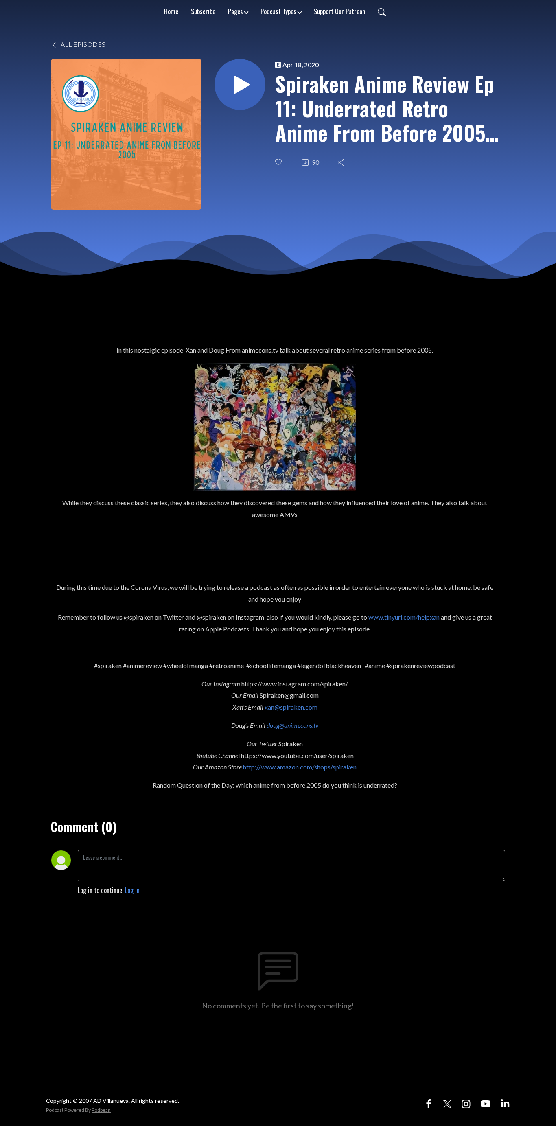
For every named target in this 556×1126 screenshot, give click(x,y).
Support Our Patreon (339, 11)
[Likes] (279, 162)
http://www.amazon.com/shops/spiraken (300, 767)
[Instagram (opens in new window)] (466, 1103)
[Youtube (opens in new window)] (485, 1103)
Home (171, 11)
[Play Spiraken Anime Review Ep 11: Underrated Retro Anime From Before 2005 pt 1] (240, 84)
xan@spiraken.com (291, 707)
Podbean (101, 1110)
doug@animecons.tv (293, 725)
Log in (132, 890)
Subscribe (203, 11)
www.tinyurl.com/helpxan (404, 617)
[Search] (381, 11)
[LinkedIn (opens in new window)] (505, 1103)
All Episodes (82, 44)
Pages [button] (235, 11)
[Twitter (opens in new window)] (447, 1103)
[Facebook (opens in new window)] (428, 1103)
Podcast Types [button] (278, 11)
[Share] (342, 162)
